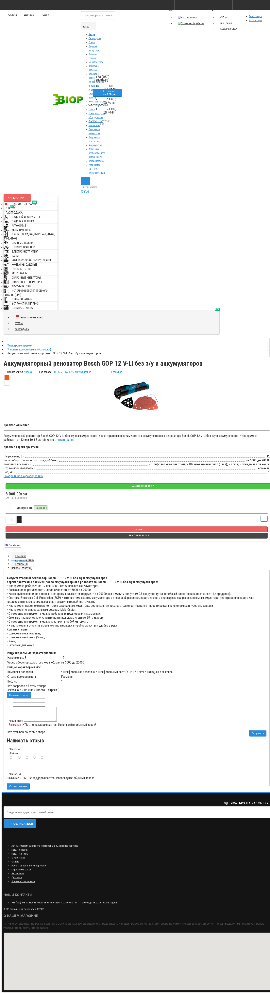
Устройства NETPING (25, 303)
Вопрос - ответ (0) (21, 568)
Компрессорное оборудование (32, 260)
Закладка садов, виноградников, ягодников (29, 236)
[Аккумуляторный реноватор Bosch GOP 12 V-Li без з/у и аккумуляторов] (136, 396)
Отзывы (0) (21, 564)
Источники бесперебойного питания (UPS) (97, 153)
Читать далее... (66, 440)
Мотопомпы (94, 125)
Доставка (16, 877)
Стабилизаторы (96, 161)
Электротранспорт (24, 247)
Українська (198, 23)
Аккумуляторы (96, 145)
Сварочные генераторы (27, 282)
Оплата (15, 861)
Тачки (92, 109)
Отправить (258, 733)
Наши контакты (19, 849)
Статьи (92, 42)
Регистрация (255, 16)
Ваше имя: (15, 749)
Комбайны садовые (24, 264)
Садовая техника (23, 221)
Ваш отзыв (15, 774)
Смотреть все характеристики (23, 476)
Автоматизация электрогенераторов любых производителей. (45, 845)
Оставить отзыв (18, 786)
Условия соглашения (23, 881)
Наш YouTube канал (24, 203)
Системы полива (22, 242)
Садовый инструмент (26, 217)
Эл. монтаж (17, 873)
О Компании (18, 857)
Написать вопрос (19, 695)
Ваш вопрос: (16, 720)
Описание (20, 556)
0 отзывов (116, 371)
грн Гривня (226, 23)
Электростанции (97, 172)
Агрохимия (19, 225)
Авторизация (255, 20)
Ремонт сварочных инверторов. (28, 865)
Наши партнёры (19, 853)
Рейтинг (14, 753)
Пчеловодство (96, 121)
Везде (92, 34)
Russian (193, 17)
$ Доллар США (228, 28)
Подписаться (22, 823)
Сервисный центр (21, 869)
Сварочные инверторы (26, 277)
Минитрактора (96, 62)
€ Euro (224, 17)
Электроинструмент (25, 251)
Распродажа (95, 38)
